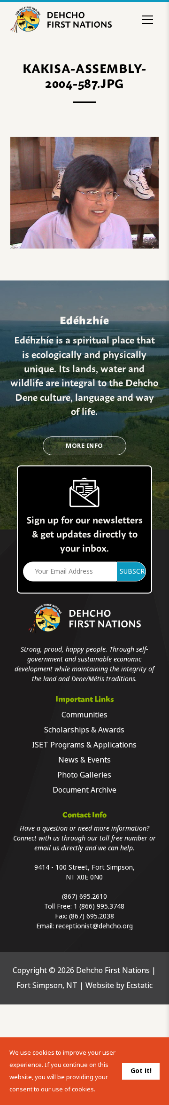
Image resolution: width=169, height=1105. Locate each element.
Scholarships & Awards (84, 729)
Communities (84, 714)
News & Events (84, 760)
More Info (84, 445)
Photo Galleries (84, 775)
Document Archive (84, 790)
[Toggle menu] (147, 19)
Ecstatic (139, 985)
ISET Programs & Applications (84, 744)
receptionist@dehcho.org (94, 926)
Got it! (141, 1070)
